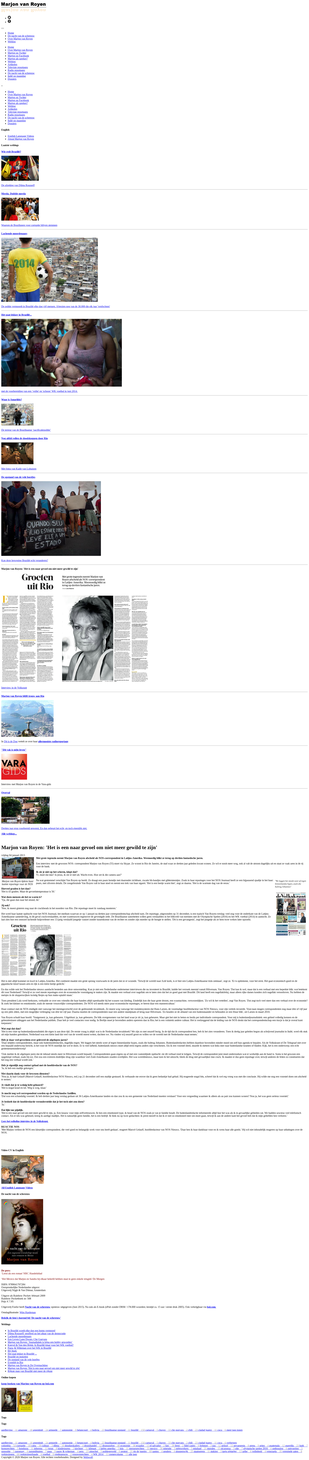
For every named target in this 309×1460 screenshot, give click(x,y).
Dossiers (12, 79)
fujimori (206, 1445)
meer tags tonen (235, 1430)
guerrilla (292, 1445)
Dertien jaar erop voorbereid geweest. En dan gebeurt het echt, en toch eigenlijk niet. (44, 828)
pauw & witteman (67, 1451)
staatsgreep (202, 1451)
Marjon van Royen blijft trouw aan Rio (22, 696)
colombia (8, 1445)
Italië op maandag (17, 76)
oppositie (8, 1451)
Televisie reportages (18, 67)
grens (255, 1445)
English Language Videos (21, 136)
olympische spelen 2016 (257, 1448)
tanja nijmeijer (232, 1451)
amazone (25, 1430)
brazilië (138, 1430)
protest (127, 1451)
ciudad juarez (207, 1430)
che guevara (179, 1430)
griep (264, 1445)
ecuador (143, 1445)
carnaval (152, 1430)
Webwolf (88, 1457)
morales (214, 1448)
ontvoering (295, 1448)
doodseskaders (74, 1445)
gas (216, 1445)
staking (216, 1451)
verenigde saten (292, 1451)
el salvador (157, 1445)
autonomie (69, 1430)
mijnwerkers (184, 1448)
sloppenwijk (185, 1451)
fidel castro (192, 1445)
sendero (169, 1451)
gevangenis (242, 1445)
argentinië (41, 1430)
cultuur (47, 1445)
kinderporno (66, 1448)
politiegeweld (112, 1451)
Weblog (12, 41)
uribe (247, 1451)
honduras (26, 1448)
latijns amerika (110, 1448)
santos (157, 1451)
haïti (304, 1445)
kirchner (82, 1448)
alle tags (133, 1454)
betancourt (84, 1430)
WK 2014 (101, 1454)
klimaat (95, 1448)
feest (179, 1445)
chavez (165, 1430)
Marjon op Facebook (18, 55)
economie (128, 1445)
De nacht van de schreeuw (21, 35)
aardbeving (9, 1430)
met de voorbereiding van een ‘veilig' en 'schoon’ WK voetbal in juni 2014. (39, 391)
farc (170, 1445)
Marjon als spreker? (18, 58)
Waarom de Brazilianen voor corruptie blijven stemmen (29, 225)
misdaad (200, 1448)
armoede (55, 1430)
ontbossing (280, 1448)
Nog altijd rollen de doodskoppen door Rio (24, 438)
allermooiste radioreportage (53, 741)
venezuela (274, 1451)
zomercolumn (119, 1454)
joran (53, 1448)
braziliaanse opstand (118, 1430)
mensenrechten (139, 1448)
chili (193, 1430)
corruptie (23, 1445)
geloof (227, 1445)
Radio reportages (16, 70)
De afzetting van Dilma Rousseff (18, 185)
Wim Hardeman (28, 1312)
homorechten (10, 1448)
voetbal (49, 1454)
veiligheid (259, 1451)
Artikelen (12, 64)
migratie (169, 1448)
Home (11, 33)
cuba (36, 1445)
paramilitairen (38, 1451)
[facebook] (9, 22)
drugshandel (93, 1445)
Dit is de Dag (11, 741)
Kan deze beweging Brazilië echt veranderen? (24, 560)
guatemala (277, 1445)
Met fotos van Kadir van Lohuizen (18, 468)
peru (84, 1451)
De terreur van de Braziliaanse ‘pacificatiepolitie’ (26, 430)
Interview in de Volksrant (14, 687)
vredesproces (63, 1454)
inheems (41, 1448)
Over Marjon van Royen (20, 38)
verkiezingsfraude (31, 1454)
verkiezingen (10, 1454)
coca (222, 1430)
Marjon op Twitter (17, 52)
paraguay (22, 1451)
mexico (156, 1448)
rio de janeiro (142, 1451)
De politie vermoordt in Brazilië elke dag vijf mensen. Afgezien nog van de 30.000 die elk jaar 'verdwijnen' (55, 306)
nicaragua (228, 1448)
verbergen (232, 1442)
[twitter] (9, 18)
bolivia (98, 1430)
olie (239, 1448)
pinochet (96, 1451)
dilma (59, 1445)
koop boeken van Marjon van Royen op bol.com (27, 1383)
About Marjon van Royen (21, 139)
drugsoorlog (111, 1445)
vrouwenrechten (82, 1454)
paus (51, 1451)
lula (124, 1448)
